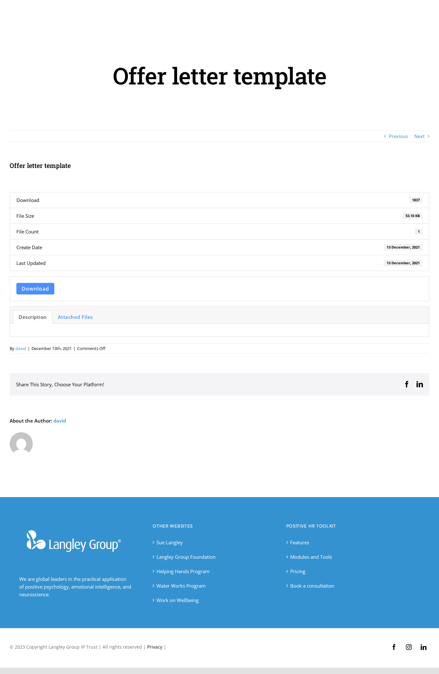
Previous (398, 136)
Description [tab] (33, 317)
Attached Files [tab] (75, 317)
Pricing (297, 571)
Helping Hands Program (183, 571)
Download (35, 288)
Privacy (154, 647)
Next (419, 136)
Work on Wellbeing (178, 600)
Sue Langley (170, 542)
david (20, 348)
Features (299, 542)
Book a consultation (312, 585)
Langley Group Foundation (186, 557)
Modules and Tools (311, 557)
